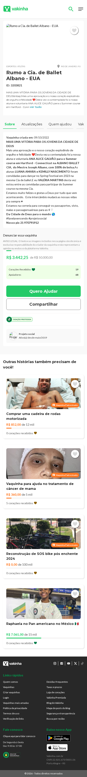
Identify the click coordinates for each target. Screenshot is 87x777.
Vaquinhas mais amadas (16, 702)
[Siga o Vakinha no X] (75, 663)
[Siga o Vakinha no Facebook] (61, 663)
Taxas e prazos (54, 687)
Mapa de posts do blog (58, 708)
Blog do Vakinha (55, 702)
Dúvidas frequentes (57, 681)
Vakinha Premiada (56, 697)
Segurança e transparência (61, 713)
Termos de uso (11, 713)
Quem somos (10, 681)
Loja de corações (56, 692)
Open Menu (80, 9)
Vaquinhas (8, 687)
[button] (43, 42)
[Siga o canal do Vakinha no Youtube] (68, 663)
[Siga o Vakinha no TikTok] (82, 663)
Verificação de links (13, 718)
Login (6, 697)
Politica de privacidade (15, 708)
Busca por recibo (56, 718)
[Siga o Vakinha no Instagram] (54, 663)
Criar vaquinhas (11, 692)
